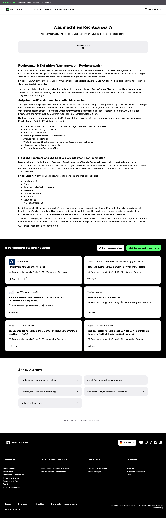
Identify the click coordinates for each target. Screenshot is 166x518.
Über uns (131, 468)
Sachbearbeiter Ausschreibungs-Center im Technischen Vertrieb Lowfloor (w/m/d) (43, 332)
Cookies (40, 504)
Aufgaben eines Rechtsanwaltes (119, 80)
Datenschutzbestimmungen (64, 504)
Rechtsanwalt (29, 175)
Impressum (23, 504)
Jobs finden (37, 9)
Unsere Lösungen (94, 471)
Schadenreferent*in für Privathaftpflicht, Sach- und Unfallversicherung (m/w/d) (36, 299)
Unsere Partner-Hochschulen (54, 471)
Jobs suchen (8, 471)
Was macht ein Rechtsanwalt (40, 107)
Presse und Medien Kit (136, 471)
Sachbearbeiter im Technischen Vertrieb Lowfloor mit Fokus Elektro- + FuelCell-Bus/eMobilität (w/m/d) (119, 332)
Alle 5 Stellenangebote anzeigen (144, 248)
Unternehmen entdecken (64, 9)
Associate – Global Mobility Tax (103, 297)
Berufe (74, 420)
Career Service (48, 2)
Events (48, 9)
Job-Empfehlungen (11, 487)
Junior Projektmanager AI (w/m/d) (27, 266)
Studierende (9, 2)
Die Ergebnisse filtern (112, 248)
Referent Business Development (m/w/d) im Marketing (116, 266)
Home (66, 420)
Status (8, 504)
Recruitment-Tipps (11, 481)
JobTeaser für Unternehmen (98, 468)
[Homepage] (14, 9)
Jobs (129, 474)
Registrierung (9, 468)
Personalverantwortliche (28, 2)
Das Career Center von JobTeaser (55, 468)
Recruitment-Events (11, 478)
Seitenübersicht (12, 509)
